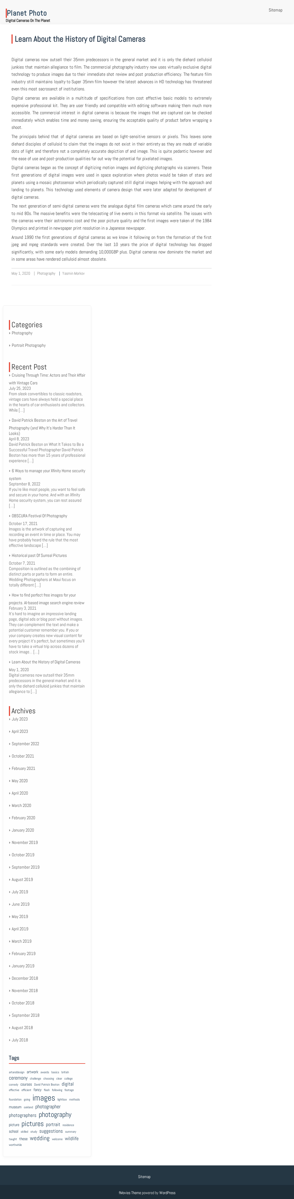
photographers (22, 1115)
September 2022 (25, 743)
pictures (33, 1123)
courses (26, 1084)
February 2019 (24, 953)
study (33, 1132)
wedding (40, 1138)
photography (55, 1114)
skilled (24, 1132)
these (23, 1138)
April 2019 (20, 928)
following (57, 1090)
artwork (32, 1071)
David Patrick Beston (46, 1084)
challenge (35, 1078)
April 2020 (20, 793)
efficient (26, 1090)
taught (13, 1139)
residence (68, 1125)
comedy (13, 1084)
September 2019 (26, 867)
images (43, 1097)
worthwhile (15, 1145)
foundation (15, 1099)
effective (14, 1090)
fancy (38, 1089)
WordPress (167, 1192)
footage (69, 1090)
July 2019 (20, 891)
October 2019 (23, 854)
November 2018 (25, 990)
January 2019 (23, 966)
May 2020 (20, 780)
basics (55, 1072)
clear (59, 1078)
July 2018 (20, 1040)
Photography (46, 273)
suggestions (51, 1131)
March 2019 (22, 941)
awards (44, 1072)
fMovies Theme (130, 1192)
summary (70, 1132)
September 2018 (26, 1015)
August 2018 (22, 1027)
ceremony (18, 1077)
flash (47, 1090)
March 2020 (21, 805)
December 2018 (25, 978)
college (68, 1078)
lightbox (62, 1099)
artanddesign (16, 1072)
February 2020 (23, 817)
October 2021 (23, 756)
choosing (48, 1078)
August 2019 (22, 879)
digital (68, 1084)
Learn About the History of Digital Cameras (80, 39)
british (65, 1072)
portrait (53, 1124)
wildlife (72, 1139)
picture (14, 1124)
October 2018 (23, 1003)
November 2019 (25, 842)
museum (15, 1106)
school (13, 1131)
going (27, 1099)
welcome (57, 1139)
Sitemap (276, 10)
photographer (48, 1106)
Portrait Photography (29, 345)
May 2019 (20, 916)
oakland (28, 1107)
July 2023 (20, 719)
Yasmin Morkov (73, 273)
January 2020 (23, 830)
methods (74, 1099)
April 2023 (20, 731)
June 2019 (21, 904)
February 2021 (23, 768)
